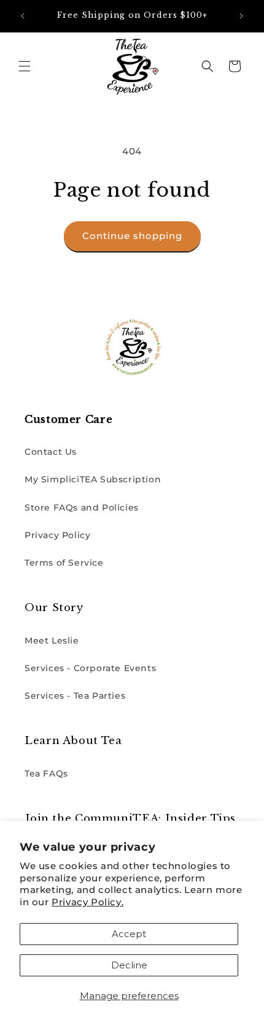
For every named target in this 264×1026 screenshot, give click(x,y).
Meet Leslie (52, 640)
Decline (129, 965)
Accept (129, 934)
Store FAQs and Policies (82, 507)
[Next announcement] (241, 15)
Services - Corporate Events (90, 668)
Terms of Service (64, 562)
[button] (24, 66)
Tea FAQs (46, 773)
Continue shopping (132, 235)
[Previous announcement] (22, 15)
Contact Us (51, 451)
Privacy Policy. (87, 902)
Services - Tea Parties (75, 695)
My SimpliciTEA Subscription (93, 479)
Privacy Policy (57, 535)
